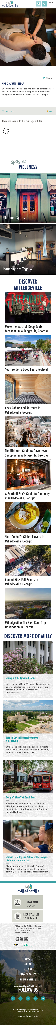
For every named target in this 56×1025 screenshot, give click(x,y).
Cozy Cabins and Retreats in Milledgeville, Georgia (22, 410)
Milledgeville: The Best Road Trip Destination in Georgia (25, 624)
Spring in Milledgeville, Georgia (21, 678)
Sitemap (28, 969)
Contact (28, 964)
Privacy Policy (28, 974)
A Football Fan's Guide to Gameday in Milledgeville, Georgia (27, 496)
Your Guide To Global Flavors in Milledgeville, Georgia (24, 539)
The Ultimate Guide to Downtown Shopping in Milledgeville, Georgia (26, 453)
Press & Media (28, 979)
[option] (28, 312)
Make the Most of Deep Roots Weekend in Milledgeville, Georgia (26, 328)
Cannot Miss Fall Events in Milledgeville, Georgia (21, 581)
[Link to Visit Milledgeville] (10, 4)
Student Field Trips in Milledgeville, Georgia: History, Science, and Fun (27, 858)
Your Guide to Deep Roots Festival (26, 369)
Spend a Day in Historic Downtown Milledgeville (22, 739)
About (28, 958)
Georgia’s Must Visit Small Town (21, 797)
